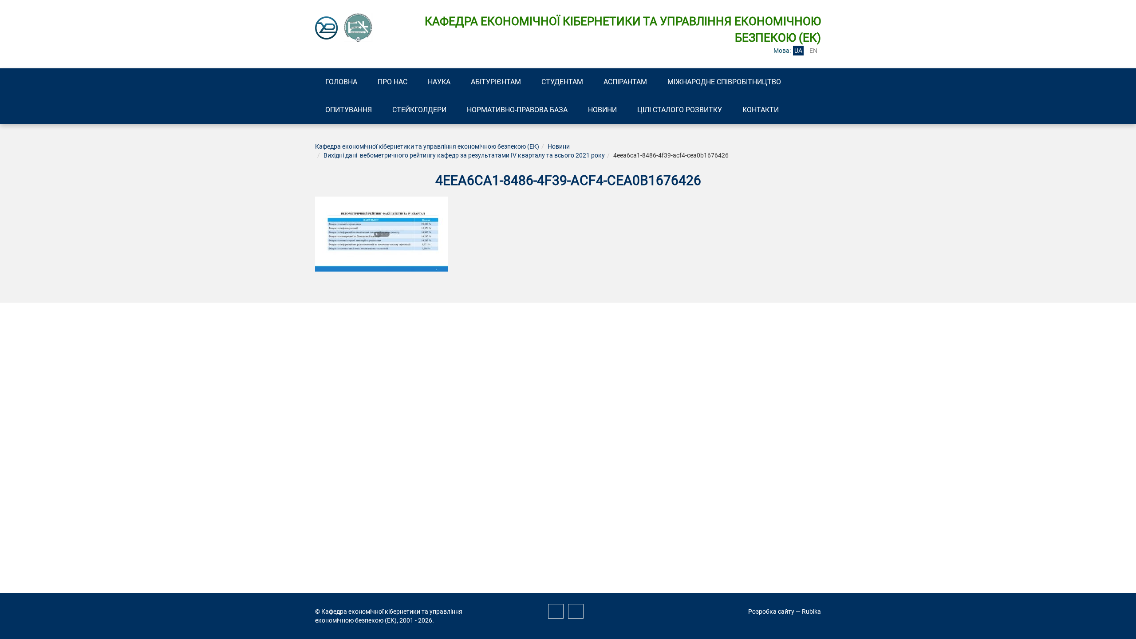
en (813, 50)
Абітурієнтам (496, 82)
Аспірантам (625, 82)
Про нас (392, 82)
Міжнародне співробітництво (724, 82)
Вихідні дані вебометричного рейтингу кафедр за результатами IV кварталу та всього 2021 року (464, 155)
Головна (341, 82)
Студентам (562, 82)
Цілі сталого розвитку (679, 110)
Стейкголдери (419, 110)
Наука (439, 82)
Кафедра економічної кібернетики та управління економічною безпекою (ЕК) (427, 146)
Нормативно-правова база (517, 110)
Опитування (348, 110)
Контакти (760, 110)
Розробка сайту (771, 611)
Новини (602, 110)
